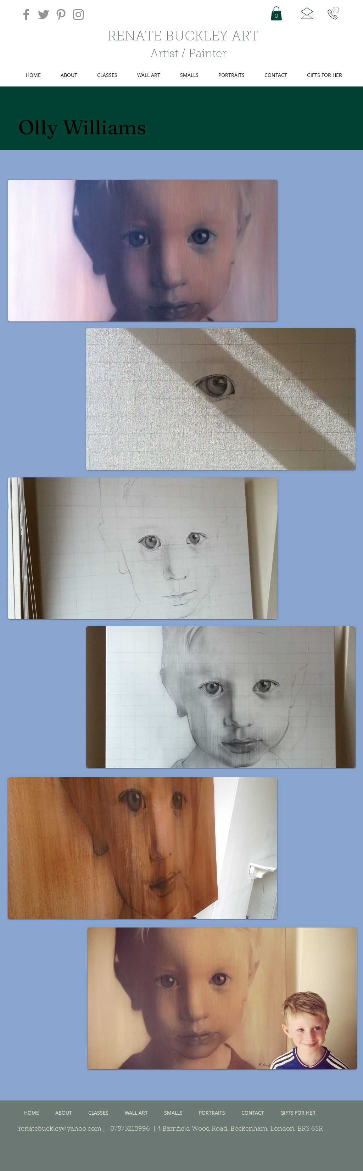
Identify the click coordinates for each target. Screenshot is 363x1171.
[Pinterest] (61, 14)
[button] (276, 13)
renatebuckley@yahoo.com (59, 1129)
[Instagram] (78, 14)
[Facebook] (26, 14)
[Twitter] (43, 14)
